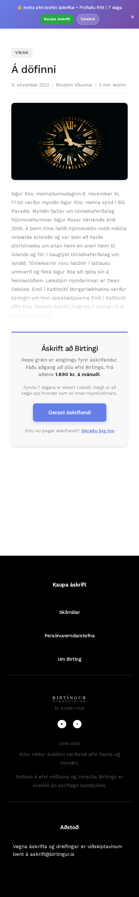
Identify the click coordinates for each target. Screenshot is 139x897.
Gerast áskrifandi (69, 412)
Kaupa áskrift (57, 19)
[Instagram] (77, 724)
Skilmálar (69, 612)
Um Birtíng (69, 659)
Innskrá (88, 19)
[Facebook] (62, 724)
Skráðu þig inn (97, 430)
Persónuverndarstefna (70, 636)
